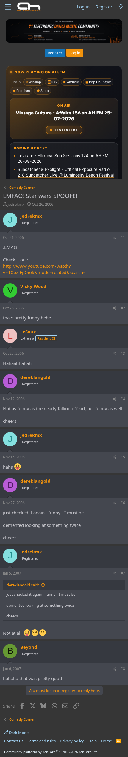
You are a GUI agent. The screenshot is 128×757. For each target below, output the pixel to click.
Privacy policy (72, 741)
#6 (123, 502)
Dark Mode (18, 732)
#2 (123, 308)
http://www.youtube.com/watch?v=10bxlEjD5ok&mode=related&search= (44, 269)
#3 (123, 353)
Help (92, 741)
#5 (123, 456)
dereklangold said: (23, 585)
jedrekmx (16, 204)
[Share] (114, 237)
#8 (123, 668)
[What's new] (121, 6)
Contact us (13, 741)
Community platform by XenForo (51, 752)
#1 (123, 237)
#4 (123, 398)
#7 (123, 573)
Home (106, 741)
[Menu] (8, 7)
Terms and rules (42, 741)
